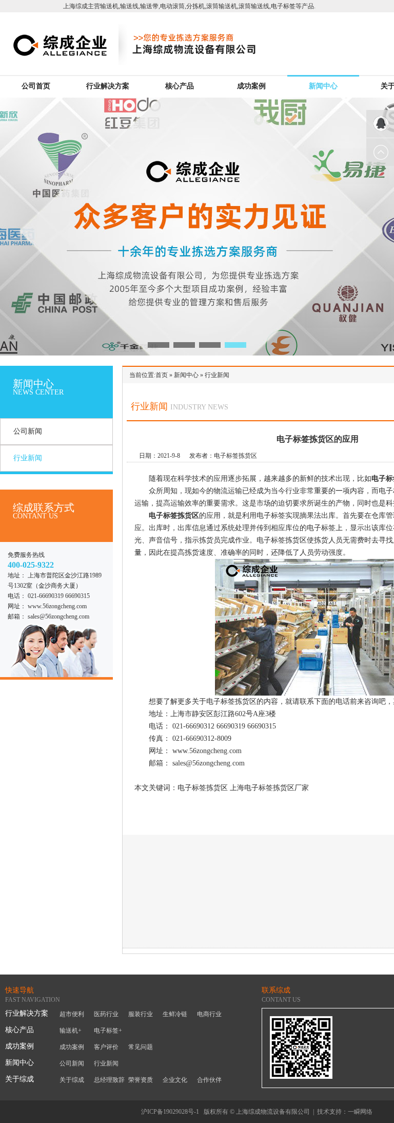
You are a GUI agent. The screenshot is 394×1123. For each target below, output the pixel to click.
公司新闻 (27, 431)
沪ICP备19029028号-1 (170, 1111)
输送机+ (71, 1030)
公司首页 (36, 86)
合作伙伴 (209, 1079)
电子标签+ (108, 1030)
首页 (161, 375)
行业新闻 (27, 458)
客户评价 (106, 1047)
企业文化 (175, 1079)
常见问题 (140, 1047)
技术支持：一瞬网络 (344, 1111)
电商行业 (209, 1014)
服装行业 (140, 1014)
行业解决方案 (107, 86)
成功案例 (251, 86)
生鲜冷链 (175, 1014)
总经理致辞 (109, 1079)
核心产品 (179, 86)
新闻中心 (323, 86)
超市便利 (72, 1014)
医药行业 (106, 1014)
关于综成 (19, 1079)
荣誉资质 (140, 1079)
